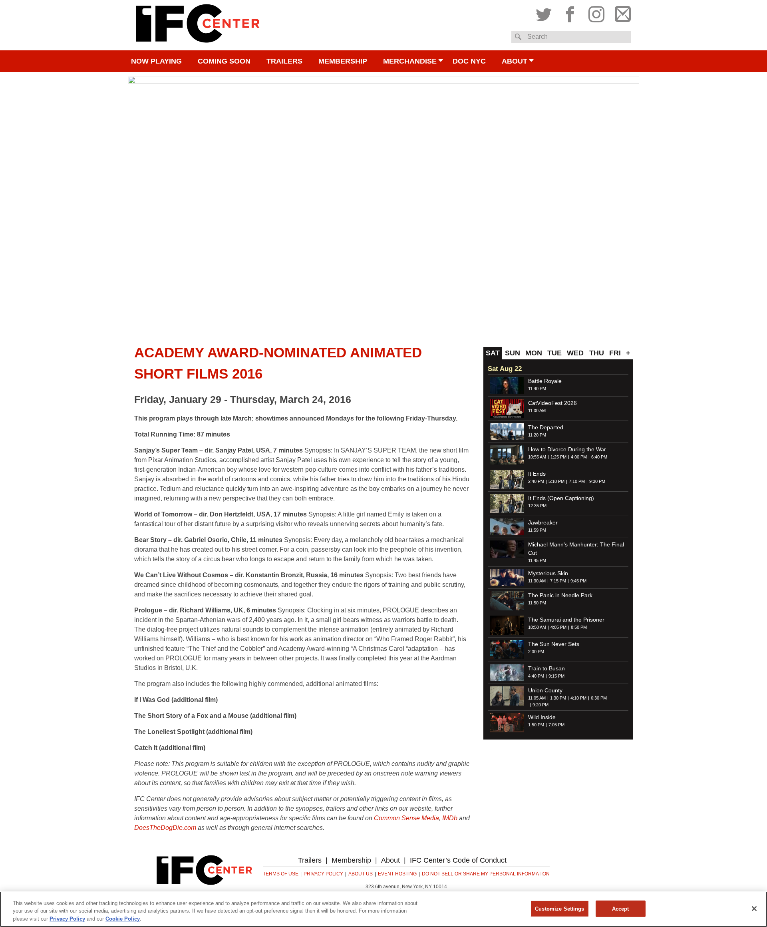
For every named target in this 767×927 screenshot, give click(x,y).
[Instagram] (596, 12)
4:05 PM (558, 627)
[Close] (754, 908)
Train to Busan (546, 668)
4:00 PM (579, 457)
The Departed (545, 427)
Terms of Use (280, 874)
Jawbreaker (543, 522)
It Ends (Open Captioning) (561, 498)
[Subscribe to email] (620, 12)
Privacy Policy (323, 874)
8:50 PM (579, 627)
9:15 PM (556, 676)
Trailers (284, 61)
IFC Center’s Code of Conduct (458, 860)
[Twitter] (545, 12)
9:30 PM (597, 481)
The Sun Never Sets (553, 644)
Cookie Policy (122, 919)
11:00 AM (537, 410)
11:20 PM (537, 435)
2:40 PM (536, 481)
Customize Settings (559, 908)
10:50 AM (537, 627)
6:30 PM (599, 698)
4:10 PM (578, 698)
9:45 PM (578, 580)
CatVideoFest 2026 (552, 403)
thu (596, 353)
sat (493, 353)
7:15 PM (558, 580)
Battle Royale (545, 381)
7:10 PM (577, 481)
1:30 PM (558, 698)
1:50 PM (536, 724)
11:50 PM (537, 602)
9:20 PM (540, 704)
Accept (620, 908)
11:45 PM (537, 560)
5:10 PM (556, 481)
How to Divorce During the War (567, 449)
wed (575, 353)
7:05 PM (556, 724)
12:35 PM (537, 505)
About (514, 61)
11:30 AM (537, 580)
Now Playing (156, 61)
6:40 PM (599, 457)
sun (512, 353)
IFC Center (198, 25)
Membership (342, 61)
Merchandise (410, 61)
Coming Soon (224, 61)
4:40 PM (536, 676)
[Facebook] (570, 12)
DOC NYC (469, 61)
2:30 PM (536, 651)
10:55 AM (537, 457)
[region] (383, 909)
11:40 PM (537, 388)
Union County (545, 690)
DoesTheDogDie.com (165, 827)
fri (615, 353)
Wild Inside (542, 717)
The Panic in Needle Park (560, 595)
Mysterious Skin (548, 573)
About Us (360, 874)
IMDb (449, 818)
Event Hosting (397, 874)
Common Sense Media (406, 818)
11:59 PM (537, 530)
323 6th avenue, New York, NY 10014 (406, 886)
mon (533, 353)
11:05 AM (537, 698)
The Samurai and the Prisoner (566, 619)
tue (554, 353)
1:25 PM (558, 457)
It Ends (537, 473)
